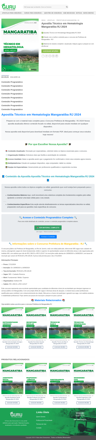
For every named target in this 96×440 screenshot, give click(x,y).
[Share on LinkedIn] (56, 55)
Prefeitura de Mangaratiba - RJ (67, 20)
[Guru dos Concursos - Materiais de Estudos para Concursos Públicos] (10, 7)
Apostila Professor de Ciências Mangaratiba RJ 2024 (36, 398)
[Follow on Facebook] (88, 1)
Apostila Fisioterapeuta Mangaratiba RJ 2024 (60, 398)
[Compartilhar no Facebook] (43, 55)
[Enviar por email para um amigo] (49, 55)
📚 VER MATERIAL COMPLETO (48, 227)
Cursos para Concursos (33, 13)
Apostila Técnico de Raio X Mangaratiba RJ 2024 (60, 342)
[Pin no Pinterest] (53, 55)
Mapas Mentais (88, 13)
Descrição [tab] (5, 77)
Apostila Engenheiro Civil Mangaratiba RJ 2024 (83, 398)
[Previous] (1, 330)
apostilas (18, 304)
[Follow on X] (91, 1)
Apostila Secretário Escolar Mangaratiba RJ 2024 (36, 342)
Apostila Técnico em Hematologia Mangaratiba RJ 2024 (84, 342)
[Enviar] (66, 7)
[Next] (94, 330)
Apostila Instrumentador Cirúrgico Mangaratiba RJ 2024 (12, 342)
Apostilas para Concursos (12, 13)
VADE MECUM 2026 (69, 13)
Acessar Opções (50, 51)
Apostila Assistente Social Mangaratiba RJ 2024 (12, 398)
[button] (4, 69)
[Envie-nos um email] (93, 1)
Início (43, 20)
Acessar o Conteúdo (48, 237)
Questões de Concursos (53, 13)
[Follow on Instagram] (90, 1)
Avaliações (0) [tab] (15, 77)
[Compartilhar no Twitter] (46, 55)
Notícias (79, 13)
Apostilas (51, 20)
